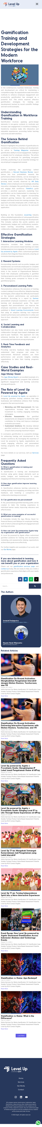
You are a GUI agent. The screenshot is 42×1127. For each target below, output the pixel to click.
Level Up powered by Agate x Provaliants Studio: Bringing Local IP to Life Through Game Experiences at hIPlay (20, 810)
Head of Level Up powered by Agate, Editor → (15, 622)
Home (21, 1078)
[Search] (35, 586)
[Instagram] (15, 1097)
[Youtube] (26, 1097)
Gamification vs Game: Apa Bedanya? (19, 978)
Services (21, 1082)
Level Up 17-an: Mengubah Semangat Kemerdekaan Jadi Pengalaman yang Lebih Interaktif (18, 852)
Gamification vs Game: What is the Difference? (17, 1017)
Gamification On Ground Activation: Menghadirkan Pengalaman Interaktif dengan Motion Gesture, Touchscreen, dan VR (19, 681)
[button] (37, 4)
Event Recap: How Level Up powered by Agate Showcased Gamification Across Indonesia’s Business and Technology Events (20, 936)
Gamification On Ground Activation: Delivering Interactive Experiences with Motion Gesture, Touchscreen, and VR (19, 725)
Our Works (21, 1086)
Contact (21, 1090)
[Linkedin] (21, 1097)
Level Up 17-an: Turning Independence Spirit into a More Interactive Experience (20, 894)
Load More (21, 1035)
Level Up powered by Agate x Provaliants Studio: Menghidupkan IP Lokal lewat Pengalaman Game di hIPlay (20, 767)
